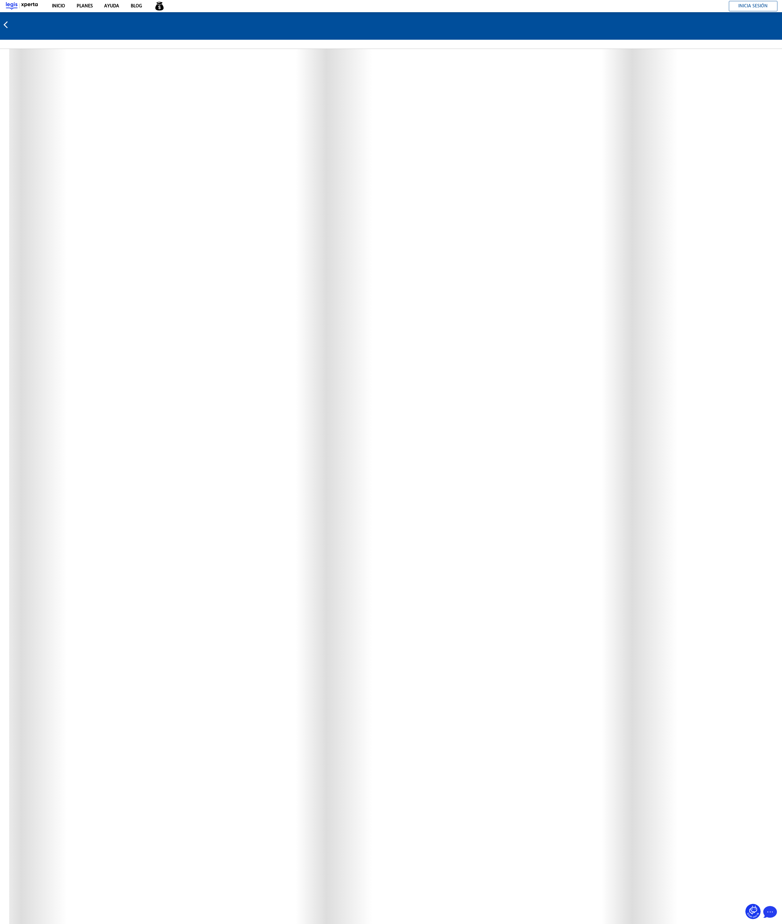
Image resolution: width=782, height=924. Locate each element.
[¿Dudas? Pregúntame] (753, 911)
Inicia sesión (753, 6)
